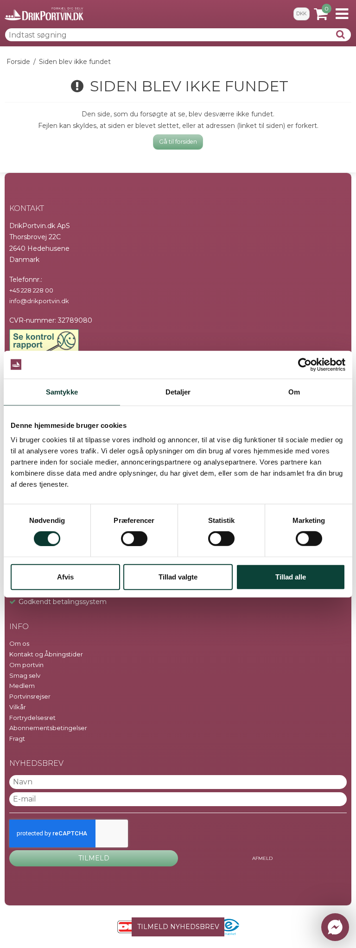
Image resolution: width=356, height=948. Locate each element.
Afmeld (262, 858)
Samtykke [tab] (62, 391)
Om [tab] (294, 391)
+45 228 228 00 (31, 290)
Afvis (65, 576)
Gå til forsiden (178, 141)
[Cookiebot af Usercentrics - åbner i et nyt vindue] (304, 364)
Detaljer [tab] (178, 391)
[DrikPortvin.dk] (44, 13)
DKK (301, 14)
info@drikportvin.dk (39, 301)
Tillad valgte (178, 576)
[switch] (134, 538)
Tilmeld (93, 858)
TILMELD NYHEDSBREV (178, 927)
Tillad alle (290, 576)
